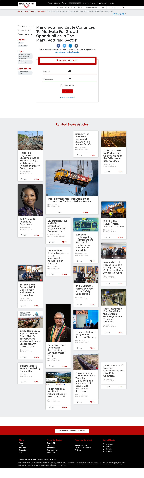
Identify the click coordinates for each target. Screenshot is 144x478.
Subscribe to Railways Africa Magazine (72, 431)
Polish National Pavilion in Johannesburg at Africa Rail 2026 (57, 392)
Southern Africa (52, 450)
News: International (88, 3)
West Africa (51, 452)
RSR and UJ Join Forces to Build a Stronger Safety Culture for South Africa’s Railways (113, 267)
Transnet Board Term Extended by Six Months (30, 368)
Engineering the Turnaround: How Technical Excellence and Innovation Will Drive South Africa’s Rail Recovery (85, 382)
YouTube (109, 451)
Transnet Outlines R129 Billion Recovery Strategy (85, 335)
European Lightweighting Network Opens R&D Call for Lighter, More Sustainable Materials (84, 242)
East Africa (50, 445)
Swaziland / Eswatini (59, 236)
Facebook (109, 444)
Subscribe (79, 7)
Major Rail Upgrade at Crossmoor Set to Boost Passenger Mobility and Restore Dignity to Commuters (30, 160)
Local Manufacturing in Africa (91, 7)
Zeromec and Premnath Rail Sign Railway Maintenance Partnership (27, 289)
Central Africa (51, 443)
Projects (111, 3)
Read (92, 155)
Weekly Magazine (54, 3)
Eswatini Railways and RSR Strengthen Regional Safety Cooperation (57, 226)
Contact (73, 7)
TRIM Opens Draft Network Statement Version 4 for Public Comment (113, 370)
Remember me (69, 85)
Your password (48, 79)
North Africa (51, 448)
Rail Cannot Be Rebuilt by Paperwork (28, 222)
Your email (46, 71)
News (26, 11)
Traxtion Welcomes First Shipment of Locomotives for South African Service (69, 200)
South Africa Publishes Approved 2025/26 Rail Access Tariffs (83, 139)
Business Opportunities (83, 448)
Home (20, 11)
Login (102, 7)
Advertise (67, 7)
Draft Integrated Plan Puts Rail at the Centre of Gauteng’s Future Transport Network (112, 315)
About (61, 7)
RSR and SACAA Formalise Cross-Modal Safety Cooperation (84, 290)
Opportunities (101, 3)
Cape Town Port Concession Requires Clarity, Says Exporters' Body (57, 350)
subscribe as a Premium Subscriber (67, 52)
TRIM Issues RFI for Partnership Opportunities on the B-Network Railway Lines (112, 155)
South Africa (41, 11)
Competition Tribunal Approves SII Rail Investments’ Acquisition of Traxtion (58, 257)
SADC (32, 11)
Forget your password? (67, 97)
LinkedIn (109, 449)
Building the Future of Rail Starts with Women (113, 224)
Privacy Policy (52, 459)
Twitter (108, 447)
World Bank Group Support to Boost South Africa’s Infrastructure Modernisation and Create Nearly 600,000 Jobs (30, 339)
